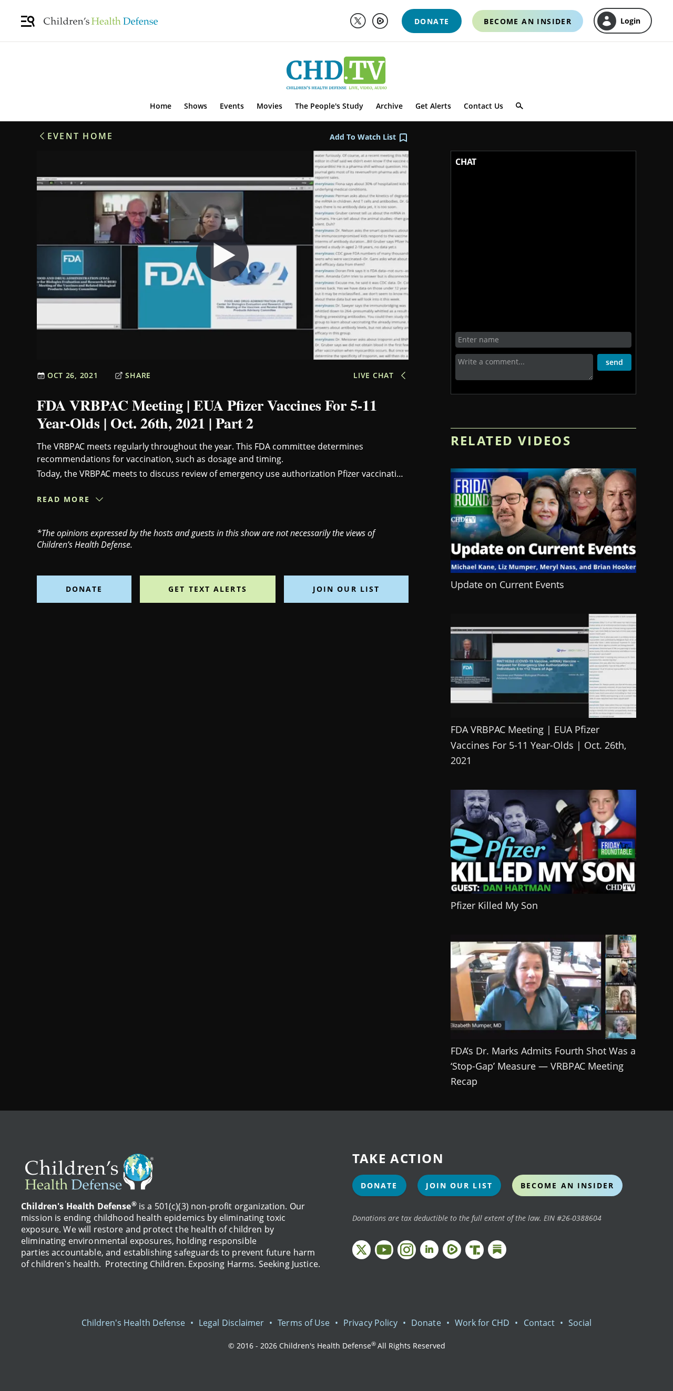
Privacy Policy (370, 1323)
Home (160, 106)
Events (232, 106)
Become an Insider (568, 1185)
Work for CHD (482, 1323)
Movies (269, 106)
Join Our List (346, 589)
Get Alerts (433, 106)
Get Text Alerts (207, 589)
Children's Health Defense (133, 1323)
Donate (84, 589)
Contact (539, 1323)
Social (580, 1323)
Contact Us (483, 106)
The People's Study (329, 106)
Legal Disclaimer (231, 1323)
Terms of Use (304, 1323)
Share (138, 375)
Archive (389, 106)
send (614, 362)
